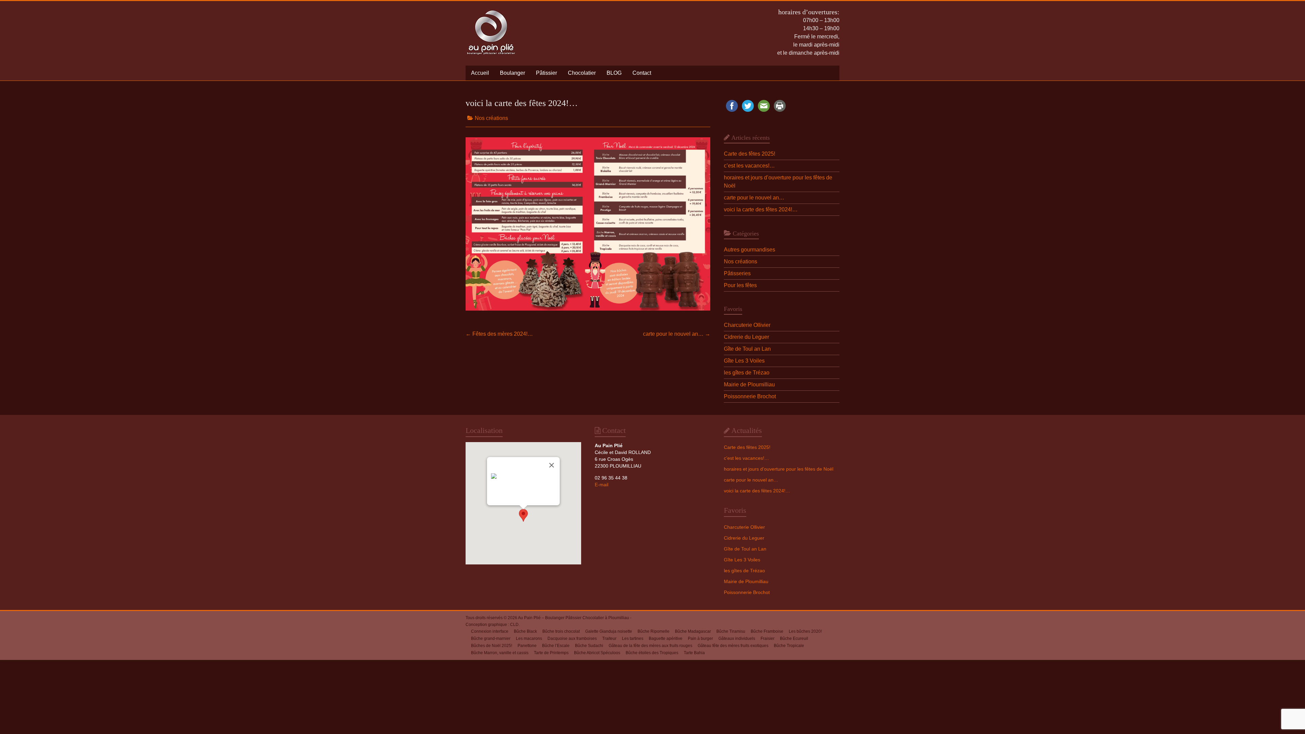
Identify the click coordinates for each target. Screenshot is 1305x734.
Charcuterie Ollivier (747, 325)
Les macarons (529, 638)
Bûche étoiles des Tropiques (652, 652)
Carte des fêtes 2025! (749, 154)
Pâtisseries (737, 273)
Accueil (480, 73)
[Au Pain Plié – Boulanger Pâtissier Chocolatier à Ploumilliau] (491, 9)
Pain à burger (700, 638)
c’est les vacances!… (749, 166)
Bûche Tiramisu (730, 631)
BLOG (614, 73)
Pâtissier (546, 73)
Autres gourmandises (749, 249)
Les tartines (632, 638)
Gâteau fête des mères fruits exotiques (733, 645)
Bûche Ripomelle (653, 631)
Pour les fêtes (740, 285)
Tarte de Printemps (551, 652)
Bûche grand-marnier (490, 638)
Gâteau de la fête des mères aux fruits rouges (650, 645)
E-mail (601, 484)
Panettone (527, 645)
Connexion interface (489, 631)
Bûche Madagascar (693, 631)
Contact (641, 73)
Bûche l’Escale (556, 645)
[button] (523, 515)
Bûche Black (525, 631)
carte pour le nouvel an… (676, 334)
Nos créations (491, 118)
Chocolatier (582, 73)
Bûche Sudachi (589, 645)
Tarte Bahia (694, 652)
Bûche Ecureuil (794, 638)
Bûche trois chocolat (561, 631)
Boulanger (512, 73)
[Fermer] (551, 465)
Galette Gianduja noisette (608, 631)
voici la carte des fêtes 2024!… (761, 209)
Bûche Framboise (767, 631)
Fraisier (768, 638)
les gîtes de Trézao (746, 372)
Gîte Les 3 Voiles (744, 361)
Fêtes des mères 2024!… (499, 334)
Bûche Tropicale (789, 645)
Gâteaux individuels (736, 638)
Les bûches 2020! (805, 631)
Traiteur (609, 638)
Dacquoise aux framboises (572, 638)
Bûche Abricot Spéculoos (597, 652)
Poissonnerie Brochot (750, 396)
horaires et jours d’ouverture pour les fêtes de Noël (778, 469)
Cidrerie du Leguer (746, 337)
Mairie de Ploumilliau (749, 384)
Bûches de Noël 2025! (491, 645)
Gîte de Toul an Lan (747, 349)
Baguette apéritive (665, 638)
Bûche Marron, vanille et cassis (499, 652)
